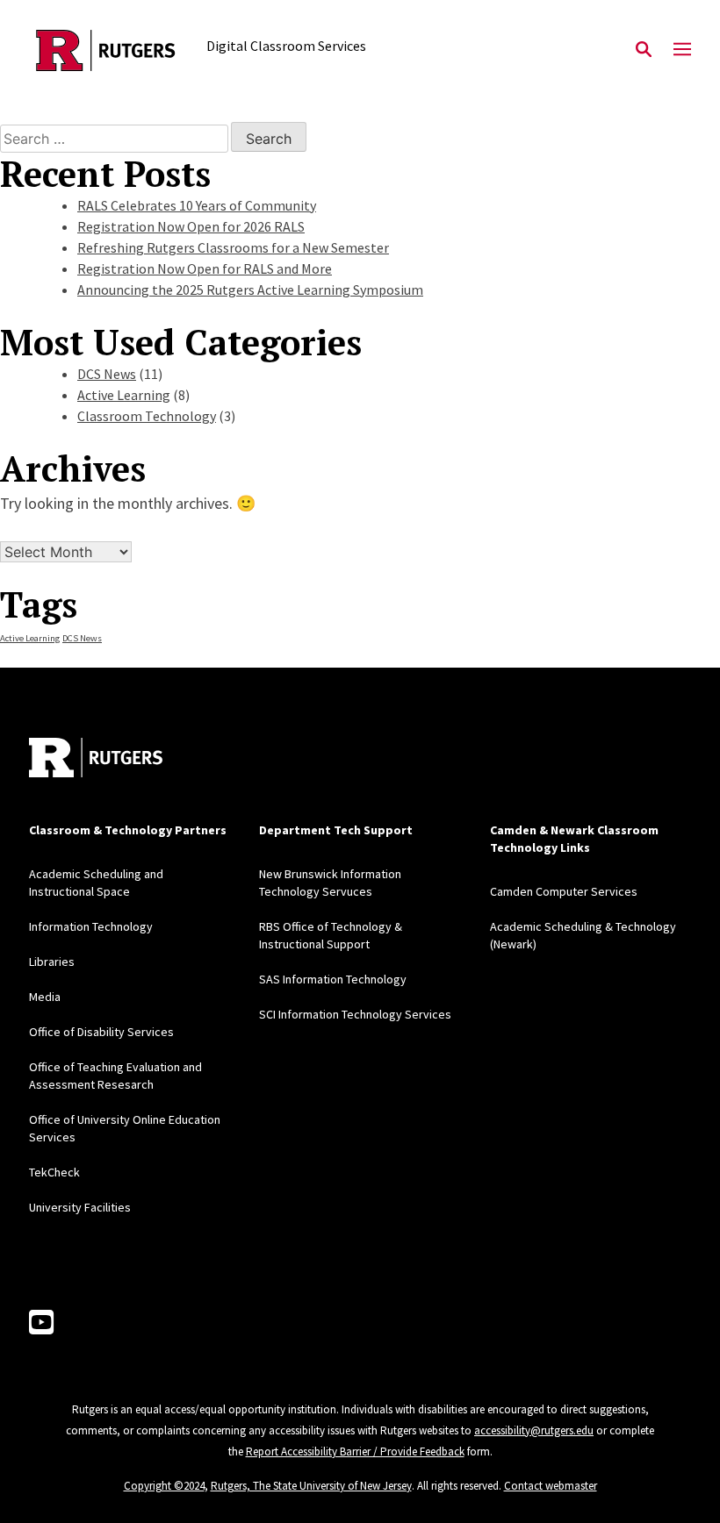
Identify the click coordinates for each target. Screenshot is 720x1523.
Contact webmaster (550, 1485)
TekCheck (54, 1172)
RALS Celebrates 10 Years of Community (196, 205)
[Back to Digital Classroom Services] (106, 50)
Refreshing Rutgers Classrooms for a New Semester (233, 247)
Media (45, 997)
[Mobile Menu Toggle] (682, 50)
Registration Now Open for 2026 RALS (191, 226)
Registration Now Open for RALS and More (204, 268)
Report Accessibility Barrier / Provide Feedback (355, 1451)
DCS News (106, 374)
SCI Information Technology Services (355, 1014)
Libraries (52, 961)
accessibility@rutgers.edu (534, 1430)
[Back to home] (95, 757)
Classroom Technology (146, 416)
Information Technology (91, 926)
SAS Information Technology (333, 979)
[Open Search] (643, 50)
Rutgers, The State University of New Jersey (311, 1485)
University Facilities (80, 1207)
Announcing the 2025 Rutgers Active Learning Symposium (250, 289)
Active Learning (123, 395)
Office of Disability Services (101, 1032)
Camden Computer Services (563, 891)
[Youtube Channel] (41, 1323)
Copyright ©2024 (164, 1485)
